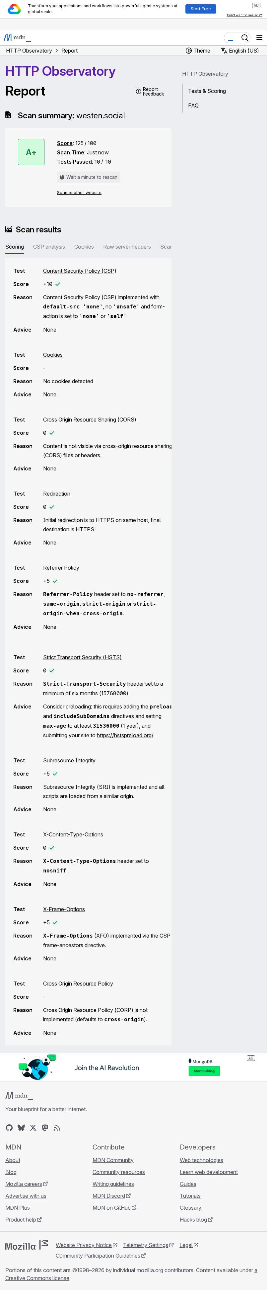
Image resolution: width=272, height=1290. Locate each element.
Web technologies (201, 1160)
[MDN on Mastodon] (45, 1128)
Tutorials (190, 1195)
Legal (186, 1245)
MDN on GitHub (112, 1207)
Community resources (119, 1172)
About (12, 1160)
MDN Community (113, 1160)
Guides (188, 1184)
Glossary (190, 1207)
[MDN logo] (19, 1096)
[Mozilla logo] (26, 1245)
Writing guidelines (113, 1184)
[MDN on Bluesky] (21, 1128)
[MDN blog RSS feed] (57, 1128)
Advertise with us (25, 1195)
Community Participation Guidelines (98, 1255)
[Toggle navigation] (259, 37)
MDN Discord (109, 1195)
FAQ (193, 105)
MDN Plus (17, 1207)
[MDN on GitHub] (9, 1128)
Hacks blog (193, 1219)
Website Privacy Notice (84, 1245)
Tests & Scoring (207, 91)
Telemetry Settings (145, 1245)
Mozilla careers (23, 1184)
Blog (11, 1172)
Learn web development (209, 1172)
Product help (20, 1219)
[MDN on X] (33, 1128)
